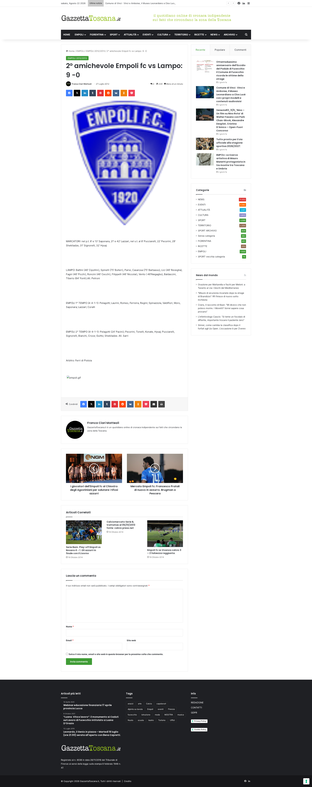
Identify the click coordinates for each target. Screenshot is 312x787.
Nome (70, 626)
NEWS (213, 34)
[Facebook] (69, 93)
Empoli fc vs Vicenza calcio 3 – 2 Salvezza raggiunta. (164, 551)
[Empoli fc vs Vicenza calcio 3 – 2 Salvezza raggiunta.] (165, 533)
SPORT (113, 34)
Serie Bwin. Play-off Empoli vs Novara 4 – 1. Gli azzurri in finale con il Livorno (83, 550)
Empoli (150, 709)
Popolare (220, 49)
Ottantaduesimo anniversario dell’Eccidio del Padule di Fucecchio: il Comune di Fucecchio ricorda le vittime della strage (231, 70)
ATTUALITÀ (130, 34)
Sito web (131, 640)
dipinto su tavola (135, 709)
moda (157, 714)
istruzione (145, 714)
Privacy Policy (200, 721)
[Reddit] (108, 93)
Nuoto (130, 720)
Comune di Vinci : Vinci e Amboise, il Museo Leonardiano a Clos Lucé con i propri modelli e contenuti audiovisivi (162, 3)
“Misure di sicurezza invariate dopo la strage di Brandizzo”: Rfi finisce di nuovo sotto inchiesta (221, 296)
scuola (141, 720)
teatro (151, 720)
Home (71, 51)
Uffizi (172, 720)
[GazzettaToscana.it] (91, 18)
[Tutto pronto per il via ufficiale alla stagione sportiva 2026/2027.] (205, 144)
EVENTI (147, 34)
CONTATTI (196, 707)
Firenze (171, 709)
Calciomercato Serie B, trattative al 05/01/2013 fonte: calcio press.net (121, 525)
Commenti (240, 49)
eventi (160, 709)
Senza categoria (206, 236)
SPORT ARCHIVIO (207, 230)
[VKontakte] (116, 93)
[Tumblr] (92, 93)
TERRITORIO (181, 34)
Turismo (161, 720)
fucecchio (132, 714)
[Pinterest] (100, 93)
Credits (127, 781)
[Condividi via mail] (153, 404)
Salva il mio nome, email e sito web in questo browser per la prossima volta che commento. (116, 654)
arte (140, 703)
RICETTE (199, 34)
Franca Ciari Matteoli (81, 84)
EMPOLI (79, 34)
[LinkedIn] (85, 93)
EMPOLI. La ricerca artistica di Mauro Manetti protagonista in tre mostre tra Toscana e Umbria (230, 161)
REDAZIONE (197, 702)
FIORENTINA (97, 34)
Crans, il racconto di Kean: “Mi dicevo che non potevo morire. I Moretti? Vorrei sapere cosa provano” (222, 308)
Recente (200, 49)
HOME (66, 34)
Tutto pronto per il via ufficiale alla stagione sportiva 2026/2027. (229, 143)
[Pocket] (131, 93)
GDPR (194, 712)
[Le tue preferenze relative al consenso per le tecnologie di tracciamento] (306, 781)
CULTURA (162, 34)
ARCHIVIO (229, 34)
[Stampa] (161, 404)
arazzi (130, 703)
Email (69, 640)
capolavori (161, 703)
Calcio (149, 703)
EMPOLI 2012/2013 (95, 51)
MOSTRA (168, 714)
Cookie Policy (200, 729)
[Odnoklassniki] (124, 93)
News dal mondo (207, 275)
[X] (77, 93)
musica (180, 714)
